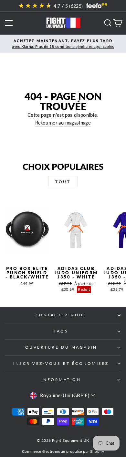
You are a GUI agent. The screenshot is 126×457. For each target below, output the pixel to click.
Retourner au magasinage (63, 122)
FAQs (61, 331)
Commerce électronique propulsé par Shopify (63, 451)
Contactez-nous (61, 314)
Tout (62, 181)
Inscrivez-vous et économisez (61, 363)
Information (61, 379)
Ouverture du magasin (61, 347)
